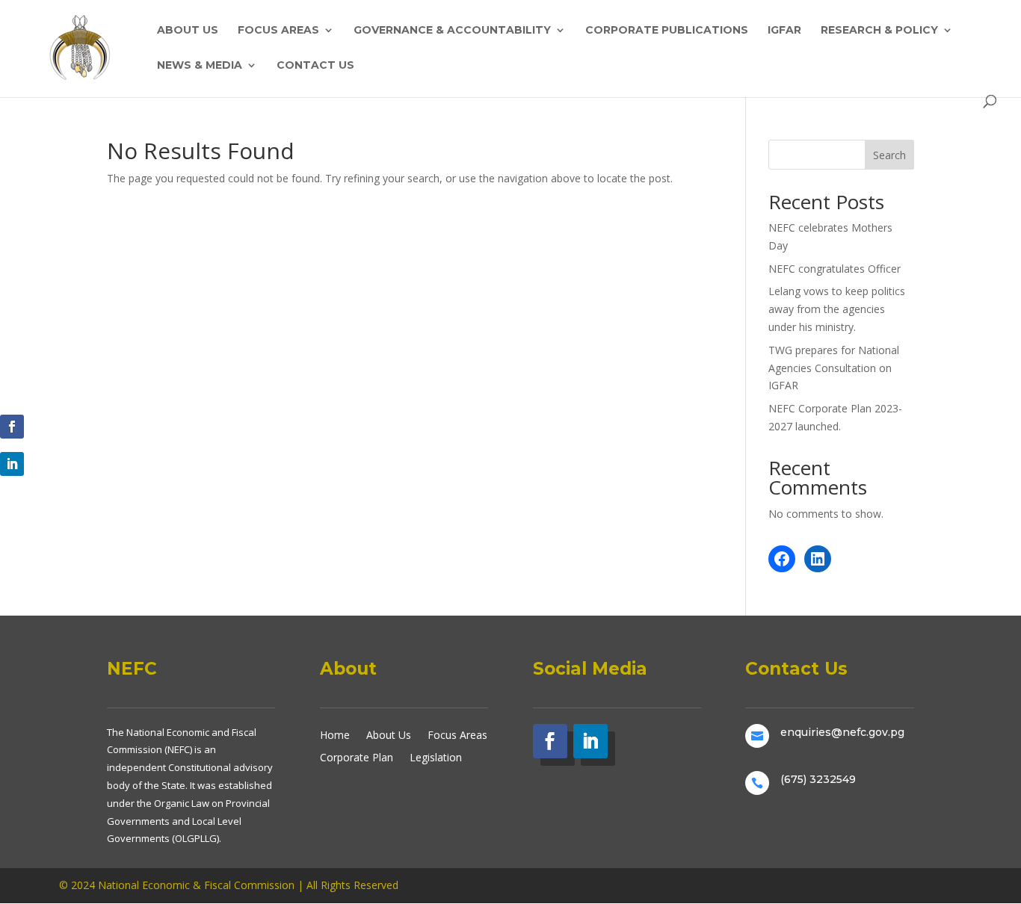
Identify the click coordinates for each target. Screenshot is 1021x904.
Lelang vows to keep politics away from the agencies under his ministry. (836, 309)
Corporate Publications (666, 31)
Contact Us (315, 66)
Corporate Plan (356, 756)
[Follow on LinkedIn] (12, 464)
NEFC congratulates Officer (834, 268)
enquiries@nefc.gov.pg (842, 732)
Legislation (436, 756)
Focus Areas (278, 31)
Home (335, 734)
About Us (187, 31)
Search (889, 155)
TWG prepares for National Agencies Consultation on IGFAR (833, 368)
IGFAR (784, 31)
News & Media (199, 66)
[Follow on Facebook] (12, 427)
